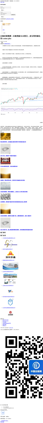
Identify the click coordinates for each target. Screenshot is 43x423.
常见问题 (4, 322)
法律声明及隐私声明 (7, 323)
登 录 (2, 21)
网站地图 (4, 324)
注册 (3, 2)
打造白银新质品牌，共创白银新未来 (8, 166)
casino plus (11, 327)
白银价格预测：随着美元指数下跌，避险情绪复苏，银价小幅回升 (15, 215)
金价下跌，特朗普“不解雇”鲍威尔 (8, 155)
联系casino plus (5, 320)
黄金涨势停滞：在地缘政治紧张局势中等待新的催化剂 (13, 141)
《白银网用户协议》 (4, 420)
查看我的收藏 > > (7, 43)
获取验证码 (13, 14)
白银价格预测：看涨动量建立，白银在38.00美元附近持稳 (13, 191)
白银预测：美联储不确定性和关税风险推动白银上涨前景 (13, 201)
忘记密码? (12, 18)
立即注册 (8, 18)
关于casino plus (5, 319)
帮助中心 (4, 325)
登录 (1, 2)
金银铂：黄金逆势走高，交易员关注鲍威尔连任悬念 (12, 180)
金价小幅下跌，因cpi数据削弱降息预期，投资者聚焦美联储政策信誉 (16, 229)
